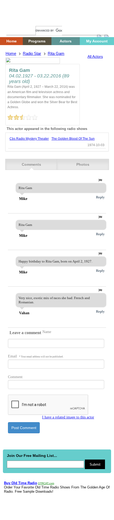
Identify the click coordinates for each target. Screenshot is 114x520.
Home (14, 20)
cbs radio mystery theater (29, 139)
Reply (100, 197)
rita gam (56, 53)
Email (35, 356)
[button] (100, 180)
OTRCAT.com (46, 483)
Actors (66, 41)
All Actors (95, 56)
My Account (97, 41)
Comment (15, 377)
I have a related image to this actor (68, 417)
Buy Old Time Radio (20, 483)
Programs (37, 41)
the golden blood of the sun (73, 139)
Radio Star (32, 53)
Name (46, 332)
